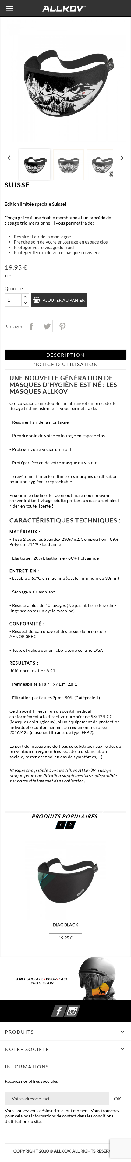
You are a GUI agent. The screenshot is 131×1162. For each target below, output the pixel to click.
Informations (27, 1066)
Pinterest (62, 326)
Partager (31, 326)
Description (65, 355)
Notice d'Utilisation (65, 364)
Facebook (66, 1007)
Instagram (79, 1007)
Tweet (46, 326)
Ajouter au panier (63, 300)
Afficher (32, 882)
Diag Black (65, 924)
